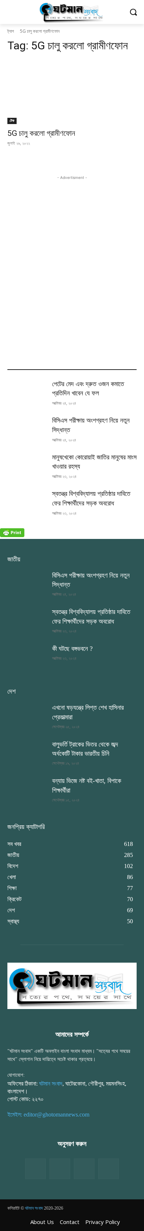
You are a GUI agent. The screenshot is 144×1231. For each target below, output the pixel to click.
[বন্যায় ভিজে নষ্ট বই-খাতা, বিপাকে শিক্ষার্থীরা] (26, 790)
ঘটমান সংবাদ (50, 1083)
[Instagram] (84, 1168)
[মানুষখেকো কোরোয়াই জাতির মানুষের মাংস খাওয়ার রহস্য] (26, 466)
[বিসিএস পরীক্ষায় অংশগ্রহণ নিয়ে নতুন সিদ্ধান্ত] (26, 429)
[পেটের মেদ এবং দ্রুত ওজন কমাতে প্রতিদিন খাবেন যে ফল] (26, 393)
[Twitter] (59, 1168)
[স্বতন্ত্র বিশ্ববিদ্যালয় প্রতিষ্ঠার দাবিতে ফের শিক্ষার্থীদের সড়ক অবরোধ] (26, 502)
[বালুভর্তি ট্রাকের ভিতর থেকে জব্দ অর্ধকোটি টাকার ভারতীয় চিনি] (26, 753)
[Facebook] (35, 1168)
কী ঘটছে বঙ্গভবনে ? (72, 648)
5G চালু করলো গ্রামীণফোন (41, 133)
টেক (12, 121)
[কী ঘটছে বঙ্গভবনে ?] (26, 657)
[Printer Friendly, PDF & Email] (12, 535)
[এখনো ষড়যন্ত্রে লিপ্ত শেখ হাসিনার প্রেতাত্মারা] (26, 716)
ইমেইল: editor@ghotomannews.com (48, 1114)
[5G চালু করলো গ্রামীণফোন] (72, 92)
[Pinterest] (108, 1168)
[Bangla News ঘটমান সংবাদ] (72, 12)
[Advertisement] (72, 253)
